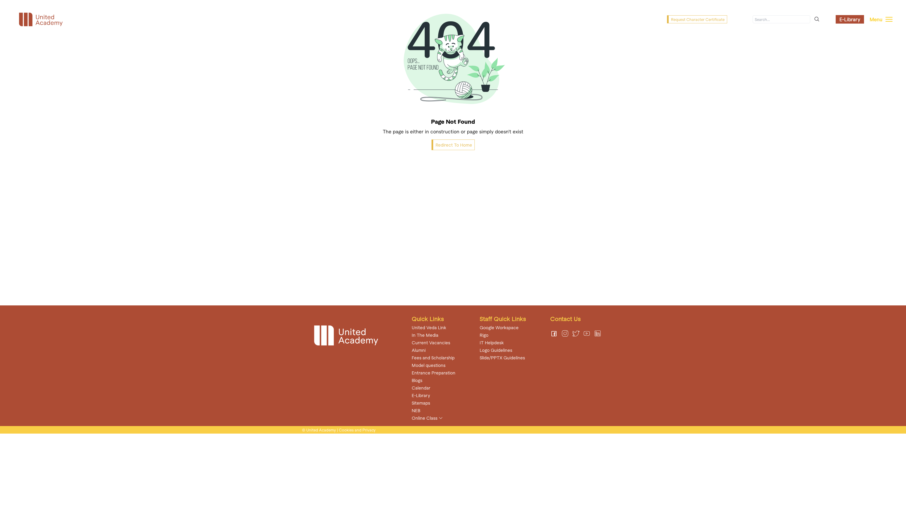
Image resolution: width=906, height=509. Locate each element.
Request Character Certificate (698, 19)
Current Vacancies (431, 342)
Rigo (484, 335)
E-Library (849, 19)
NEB (416, 410)
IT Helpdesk (492, 342)
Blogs (417, 380)
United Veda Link (429, 327)
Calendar (421, 388)
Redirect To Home (454, 145)
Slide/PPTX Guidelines (502, 358)
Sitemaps (421, 403)
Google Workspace (499, 327)
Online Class (424, 418)
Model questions (428, 365)
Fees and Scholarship (433, 358)
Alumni (419, 350)
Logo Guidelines (496, 350)
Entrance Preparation (433, 373)
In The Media (425, 335)
